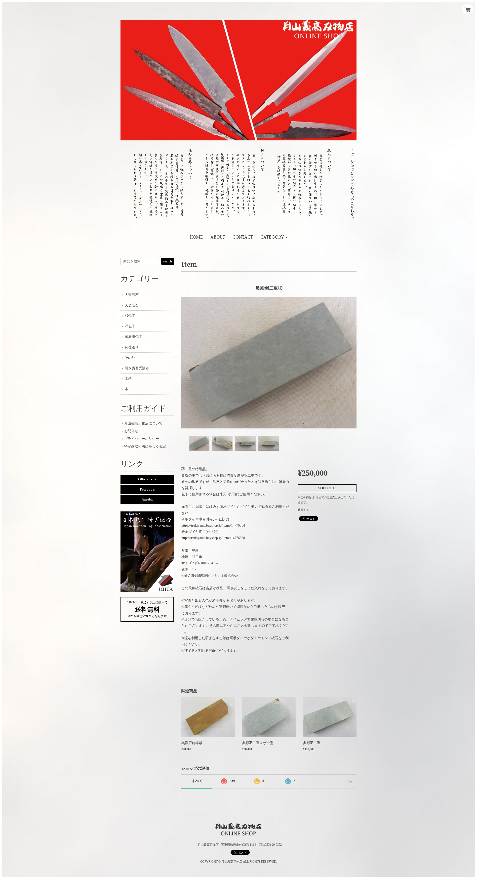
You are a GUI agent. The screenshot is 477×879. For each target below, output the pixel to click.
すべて (197, 781)
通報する (303, 509)
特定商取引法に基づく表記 (145, 446)
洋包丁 (130, 326)
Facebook (147, 489)
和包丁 (130, 316)
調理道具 (132, 347)
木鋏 (128, 378)
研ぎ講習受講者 (137, 368)
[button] (274, 237)
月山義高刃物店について (143, 423)
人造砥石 (132, 295)
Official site (147, 479)
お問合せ (131, 431)
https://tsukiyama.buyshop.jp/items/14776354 (213, 525)
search (167, 261)
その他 (130, 358)
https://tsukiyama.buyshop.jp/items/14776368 (213, 538)
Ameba (147, 499)
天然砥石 (132, 305)
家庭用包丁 (133, 336)
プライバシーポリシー (141, 439)
